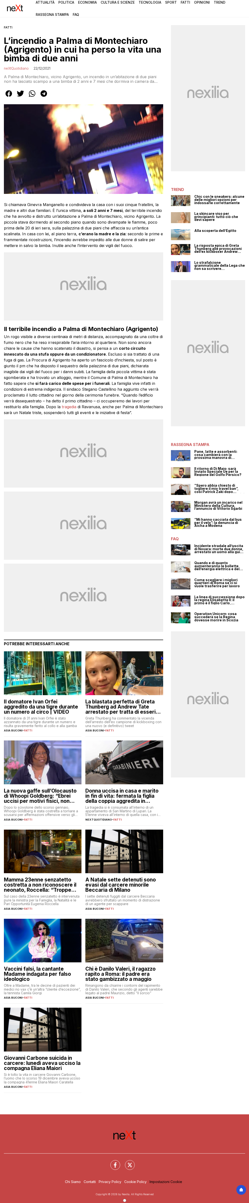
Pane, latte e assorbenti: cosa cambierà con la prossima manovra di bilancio (215, 454)
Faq (76, 14)
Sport (171, 2)
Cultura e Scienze (118, 2)
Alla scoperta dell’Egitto (215, 230)
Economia (87, 2)
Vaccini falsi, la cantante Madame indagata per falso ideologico (37, 974)
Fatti (185, 2)
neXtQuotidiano (16, 68)
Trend (219, 2)
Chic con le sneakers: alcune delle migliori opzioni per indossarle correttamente (219, 199)
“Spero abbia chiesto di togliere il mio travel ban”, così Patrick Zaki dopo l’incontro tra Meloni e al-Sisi (219, 488)
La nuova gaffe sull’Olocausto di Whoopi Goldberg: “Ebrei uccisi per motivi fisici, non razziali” (40, 796)
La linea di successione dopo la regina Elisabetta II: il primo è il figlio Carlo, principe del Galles (219, 600)
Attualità (45, 2)
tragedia (69, 406)
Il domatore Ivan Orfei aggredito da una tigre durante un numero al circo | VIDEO (41, 706)
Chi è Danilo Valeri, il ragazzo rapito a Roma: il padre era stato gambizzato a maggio (120, 974)
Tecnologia (150, 2)
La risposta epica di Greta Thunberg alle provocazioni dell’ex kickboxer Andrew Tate (218, 248)
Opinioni (202, 2)
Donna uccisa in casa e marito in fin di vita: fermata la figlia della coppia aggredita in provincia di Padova (122, 796)
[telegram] (44, 97)
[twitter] (20, 97)
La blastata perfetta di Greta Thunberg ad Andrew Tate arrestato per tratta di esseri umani (120, 706)
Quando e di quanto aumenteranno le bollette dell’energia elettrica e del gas (217, 566)
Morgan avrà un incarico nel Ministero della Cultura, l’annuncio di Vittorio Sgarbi (218, 505)
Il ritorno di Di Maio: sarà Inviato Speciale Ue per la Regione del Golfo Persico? (217, 471)
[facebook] (9, 97)
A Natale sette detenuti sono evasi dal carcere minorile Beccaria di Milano (120, 884)
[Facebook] (112, 1162)
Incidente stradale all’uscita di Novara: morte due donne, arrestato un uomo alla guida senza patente (219, 549)
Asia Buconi (13, 730)
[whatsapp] (32, 97)
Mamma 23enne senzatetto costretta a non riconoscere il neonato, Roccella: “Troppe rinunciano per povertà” (40, 884)
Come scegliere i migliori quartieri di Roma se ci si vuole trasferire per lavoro (217, 583)
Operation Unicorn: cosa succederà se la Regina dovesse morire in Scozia (216, 617)
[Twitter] (127, 1162)
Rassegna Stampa (52, 14)
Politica (66, 2)
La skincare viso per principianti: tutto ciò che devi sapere (216, 216)
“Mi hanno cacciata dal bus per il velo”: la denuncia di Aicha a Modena (218, 522)
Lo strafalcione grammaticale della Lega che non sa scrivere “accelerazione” (219, 265)
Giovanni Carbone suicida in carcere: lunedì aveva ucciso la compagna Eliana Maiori (42, 1063)
